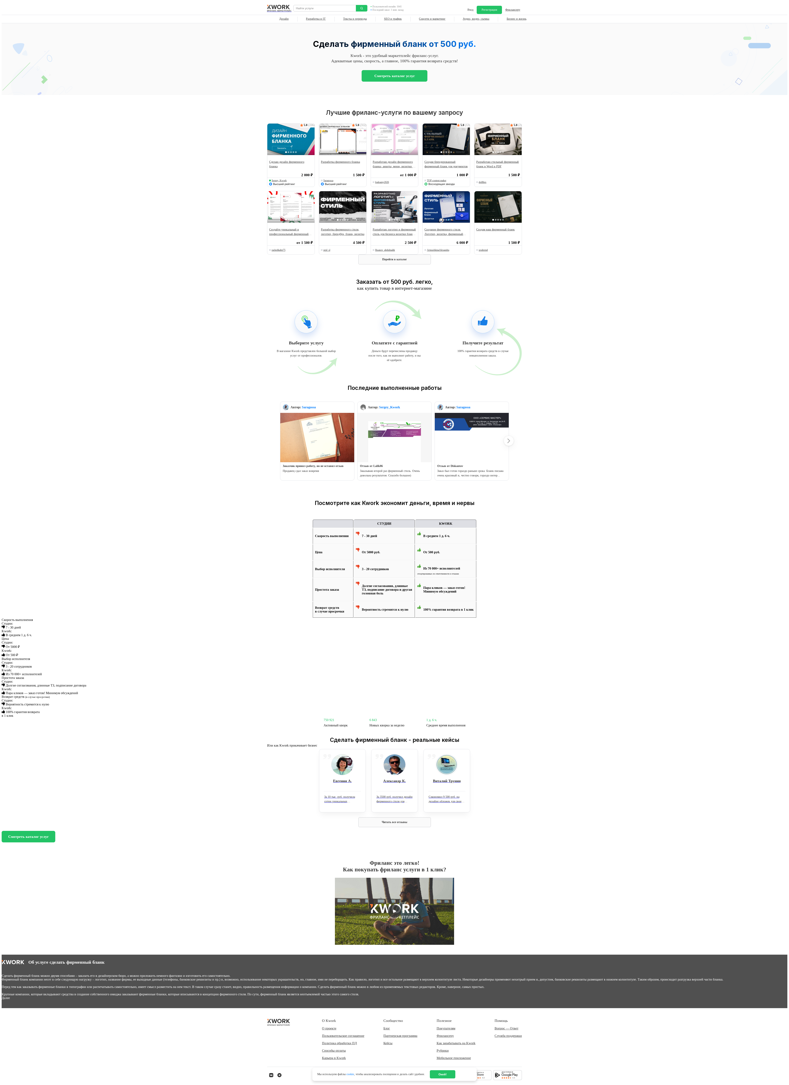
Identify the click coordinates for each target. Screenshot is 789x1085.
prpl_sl (326, 250)
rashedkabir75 (278, 250)
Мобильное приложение (454, 1058)
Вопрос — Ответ (506, 1028)
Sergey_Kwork (279, 180)
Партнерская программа (400, 1036)
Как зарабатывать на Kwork (456, 1043)
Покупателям (446, 1028)
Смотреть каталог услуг (394, 76)
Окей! (442, 1074)
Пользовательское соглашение (343, 1036)
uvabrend (483, 250)
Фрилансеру (512, 9)
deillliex (482, 182)
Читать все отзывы (394, 822)
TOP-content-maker (436, 180)
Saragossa (328, 180)
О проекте (329, 1028)
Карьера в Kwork (334, 1058)
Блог (386, 1028)
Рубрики (443, 1050)
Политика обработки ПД (339, 1043)
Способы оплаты (334, 1050)
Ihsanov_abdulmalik (385, 250)
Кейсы (387, 1043)
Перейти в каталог (394, 259)
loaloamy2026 (382, 182)
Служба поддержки (508, 1036)
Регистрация (489, 9)
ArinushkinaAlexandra (438, 250)
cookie (350, 1074)
